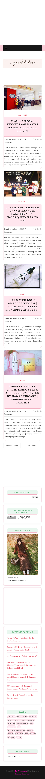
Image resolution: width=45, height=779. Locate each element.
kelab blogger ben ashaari (16, 730)
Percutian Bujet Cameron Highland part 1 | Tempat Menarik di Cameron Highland (21, 677)
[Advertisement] (22, 22)
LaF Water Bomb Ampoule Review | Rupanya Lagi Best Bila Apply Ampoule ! (23, 305)
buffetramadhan (19, 720)
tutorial (19, 737)
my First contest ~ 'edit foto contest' (22, 656)
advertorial (22, 201)
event (31, 723)
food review (22, 115)
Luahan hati (11, 716)
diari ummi (11, 723)
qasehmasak (19, 734)
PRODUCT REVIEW (22, 716)
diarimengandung (22, 723)
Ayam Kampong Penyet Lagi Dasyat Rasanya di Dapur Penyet (23, 126)
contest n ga (31, 720)
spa (8, 737)
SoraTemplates (21, 771)
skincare (33, 734)
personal (10, 734)
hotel (19, 727)
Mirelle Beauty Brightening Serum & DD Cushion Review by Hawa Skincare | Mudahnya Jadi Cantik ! (22, 394)
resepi (26, 734)
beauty (22, 294)
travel (13, 737)
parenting (30, 730)
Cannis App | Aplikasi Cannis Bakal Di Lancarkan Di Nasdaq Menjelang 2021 (22, 214)
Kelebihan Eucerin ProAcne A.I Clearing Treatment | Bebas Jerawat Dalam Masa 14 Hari (21, 665)
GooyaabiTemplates (22, 774)
